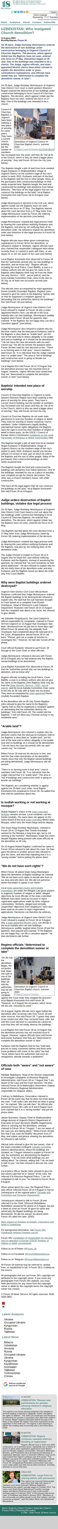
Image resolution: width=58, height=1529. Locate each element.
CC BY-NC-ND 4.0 (47, 149)
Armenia (9, 1348)
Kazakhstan (11, 1363)
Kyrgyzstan (10, 1325)
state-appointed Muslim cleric (22, 923)
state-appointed (37, 693)
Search (47, 1508)
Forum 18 (22, 40)
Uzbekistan (10, 1345)
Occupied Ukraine (14, 1322)
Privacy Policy (8, 1510)
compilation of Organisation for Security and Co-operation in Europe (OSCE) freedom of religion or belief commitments (27, 1241)
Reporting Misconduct (26, 1510)
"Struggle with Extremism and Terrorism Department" (26, 1194)
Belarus (8, 1342)
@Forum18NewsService (37, 1254)
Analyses (15, 22)
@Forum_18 (30, 1248)
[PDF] (3, 1302)
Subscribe (49, 22)
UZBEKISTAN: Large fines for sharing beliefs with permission (38, 1477)
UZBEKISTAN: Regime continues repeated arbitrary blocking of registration (36, 1439)
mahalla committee (41, 1147)
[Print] (3, 1306)
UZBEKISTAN (12, 29)
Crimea (8, 1376)
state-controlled (34, 820)
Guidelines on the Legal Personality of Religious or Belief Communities (27, 436)
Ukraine (8, 1319)
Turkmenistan (12, 1373)
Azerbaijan (10, 1366)
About (26, 22)
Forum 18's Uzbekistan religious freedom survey (23, 1231)
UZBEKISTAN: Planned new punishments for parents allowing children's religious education (36, 1404)
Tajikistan (9, 1331)
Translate (54, 17)
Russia (8, 1328)
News (4, 22)
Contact (36, 22)
